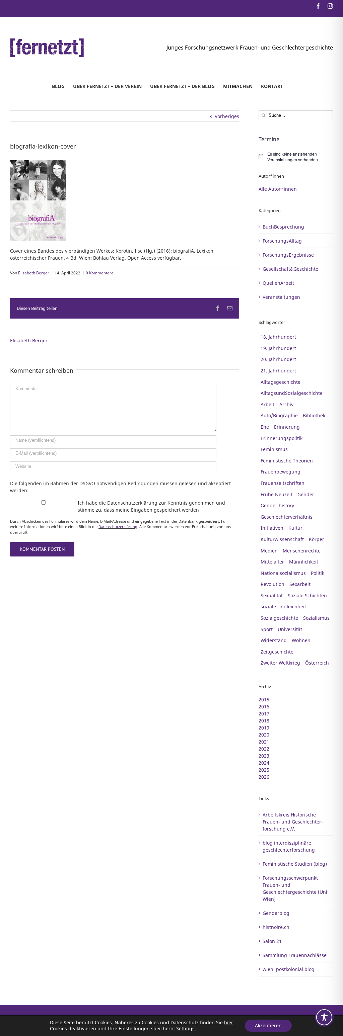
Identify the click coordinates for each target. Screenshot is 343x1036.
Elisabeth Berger (33, 273)
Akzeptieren (268, 1025)
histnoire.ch (276, 927)
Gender (305, 494)
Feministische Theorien (287, 460)
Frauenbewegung (280, 471)
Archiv (286, 404)
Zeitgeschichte (277, 652)
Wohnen (301, 640)
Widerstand (274, 640)
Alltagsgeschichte (280, 382)
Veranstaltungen (281, 297)
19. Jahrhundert (278, 348)
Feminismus (274, 449)
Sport (267, 629)
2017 (264, 713)
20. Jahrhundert (278, 359)
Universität (290, 629)
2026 (264, 777)
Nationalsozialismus (283, 573)
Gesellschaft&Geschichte (290, 269)
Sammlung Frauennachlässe (295, 955)
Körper (316, 539)
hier (228, 1022)
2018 (264, 720)
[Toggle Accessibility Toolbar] (324, 1017)
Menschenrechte (302, 550)
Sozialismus (316, 618)
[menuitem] (58, 85)
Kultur (295, 528)
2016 (264, 706)
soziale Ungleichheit (283, 606)
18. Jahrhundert (278, 337)
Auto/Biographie (279, 415)
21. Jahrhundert (278, 370)
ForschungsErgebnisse (288, 255)
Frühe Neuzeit (276, 494)
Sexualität (272, 595)
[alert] (296, 156)
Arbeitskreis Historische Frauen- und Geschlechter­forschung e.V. (293, 821)
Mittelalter (272, 561)
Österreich (317, 663)
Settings (185, 1029)
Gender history (277, 505)
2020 (264, 734)
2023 (264, 756)
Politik (317, 573)
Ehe (265, 427)
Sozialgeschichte (279, 618)
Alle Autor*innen (278, 189)
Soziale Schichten (307, 595)
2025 (264, 770)
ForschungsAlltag (282, 241)
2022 (264, 749)
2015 (264, 699)
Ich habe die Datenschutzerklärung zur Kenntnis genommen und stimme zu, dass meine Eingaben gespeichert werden (151, 506)
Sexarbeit (300, 584)
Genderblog (276, 913)
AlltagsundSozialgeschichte (292, 393)
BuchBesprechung (283, 227)
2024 (264, 763)
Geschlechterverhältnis (287, 517)
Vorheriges (227, 116)
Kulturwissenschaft (282, 539)
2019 (264, 727)
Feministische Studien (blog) (295, 864)
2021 (264, 742)
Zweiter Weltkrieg (280, 663)
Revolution (272, 584)
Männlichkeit (303, 561)
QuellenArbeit (278, 283)
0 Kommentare (100, 273)
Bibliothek (314, 415)
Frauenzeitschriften (282, 483)
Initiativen (272, 528)
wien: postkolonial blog (289, 969)
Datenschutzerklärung (117, 526)
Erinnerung (287, 427)
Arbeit (267, 404)
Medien (269, 550)
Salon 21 (272, 941)
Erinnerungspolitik (281, 438)
